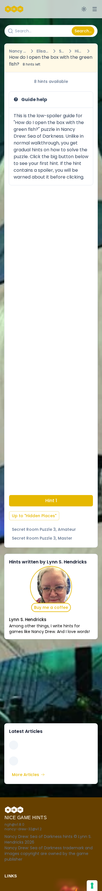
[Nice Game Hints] (15, 9)
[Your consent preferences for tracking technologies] (92, 885)
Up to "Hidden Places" (34, 516)
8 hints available (51, 81)
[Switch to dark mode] (83, 9)
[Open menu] (94, 9)
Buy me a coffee (51, 607)
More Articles (25, 774)
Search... (83, 31)
